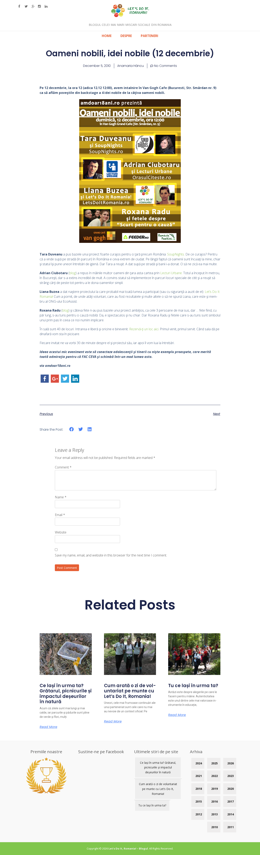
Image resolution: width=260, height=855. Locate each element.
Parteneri (149, 36)
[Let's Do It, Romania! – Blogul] (130, 16)
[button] (71, 429)
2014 (230, 814)
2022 (214, 776)
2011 (230, 827)
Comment (63, 467)
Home (107, 36)
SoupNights (175, 254)
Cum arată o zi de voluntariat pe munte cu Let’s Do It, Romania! (130, 691)
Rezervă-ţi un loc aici (143, 329)
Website (60, 532)
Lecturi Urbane (171, 273)
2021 (198, 776)
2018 (198, 789)
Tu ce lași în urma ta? (193, 685)
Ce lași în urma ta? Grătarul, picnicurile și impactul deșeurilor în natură (66, 693)
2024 (198, 763)
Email (60, 515)
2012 (198, 814)
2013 (214, 814)
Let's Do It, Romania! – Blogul (128, 848)
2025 (214, 763)
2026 (230, 763)
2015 (198, 801)
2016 (214, 801)
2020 (230, 789)
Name (60, 497)
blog (72, 273)
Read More (48, 727)
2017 (230, 801)
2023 (230, 776)
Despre (126, 36)
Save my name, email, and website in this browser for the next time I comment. (111, 555)
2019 (214, 789)
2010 (214, 827)
